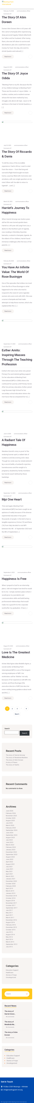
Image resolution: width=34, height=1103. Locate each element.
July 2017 (9, 910)
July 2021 (9, 867)
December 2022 (11, 852)
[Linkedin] (23, 1096)
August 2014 (10, 934)
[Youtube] (17, 1096)
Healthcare (9, 972)
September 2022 (11, 854)
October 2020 (10, 883)
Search (7, 728)
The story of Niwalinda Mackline (17, 757)
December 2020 (11, 881)
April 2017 (9, 915)
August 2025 (10, 820)
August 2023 (10, 837)
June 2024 (9, 833)
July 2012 (9, 947)
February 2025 (11, 828)
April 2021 (9, 874)
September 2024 (11, 830)
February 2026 (11, 813)
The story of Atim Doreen (14, 760)
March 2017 (10, 917)
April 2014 (9, 939)
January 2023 (10, 850)
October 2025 (10, 818)
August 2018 (10, 900)
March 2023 (10, 845)
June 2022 (9, 859)
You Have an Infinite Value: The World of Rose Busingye (15, 271)
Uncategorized (11, 977)
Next (16, 714)
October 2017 (10, 905)
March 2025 (10, 825)
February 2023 (11, 847)
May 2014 (9, 937)
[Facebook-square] (5, 1096)
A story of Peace (11, 762)
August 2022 (10, 857)
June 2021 (9, 869)
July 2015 (9, 932)
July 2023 (9, 840)
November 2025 (11, 816)
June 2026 (9, 811)
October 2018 (10, 898)
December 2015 (11, 927)
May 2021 (9, 871)
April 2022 (9, 862)
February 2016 (11, 925)
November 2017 (11, 903)
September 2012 (11, 944)
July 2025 (9, 823)
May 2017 (9, 913)
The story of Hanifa (12, 765)
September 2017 (11, 908)
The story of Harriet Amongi (15, 755)
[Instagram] (11, 1096)
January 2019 (10, 893)
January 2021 (10, 879)
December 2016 (11, 920)
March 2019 (10, 891)
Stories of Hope (11, 975)
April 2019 (9, 888)
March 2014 (10, 942)
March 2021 (10, 876)
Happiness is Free (14, 579)
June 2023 (9, 842)
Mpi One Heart (12, 499)
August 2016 (10, 922)
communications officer (23, 11)
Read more (8, 56)
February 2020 (11, 886)
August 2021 (10, 864)
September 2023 (11, 835)
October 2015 (10, 930)
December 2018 (11, 896)
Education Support (12, 970)
